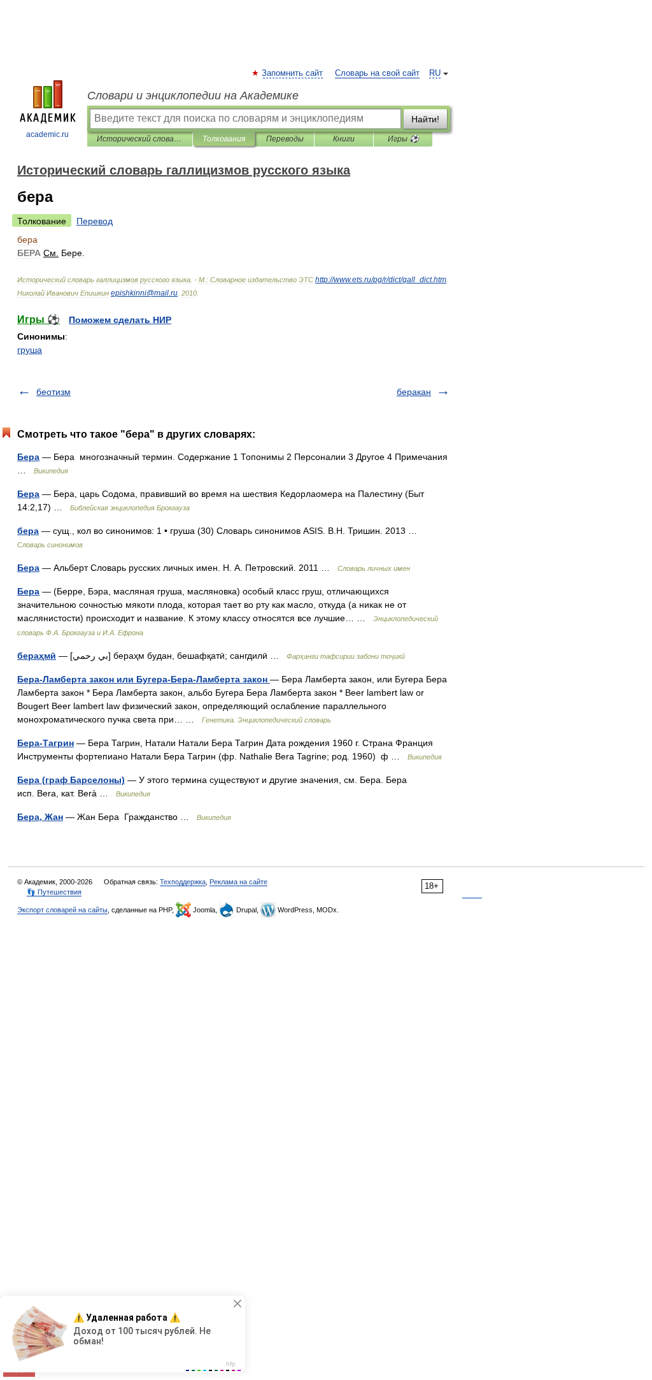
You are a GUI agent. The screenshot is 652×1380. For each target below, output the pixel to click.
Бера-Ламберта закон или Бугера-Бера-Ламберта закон (143, 679)
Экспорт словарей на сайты (62, 910)
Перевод (94, 221)
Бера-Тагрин (45, 743)
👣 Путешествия (54, 892)
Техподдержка (183, 882)
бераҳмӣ (36, 655)
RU (435, 73)
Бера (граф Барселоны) (71, 780)
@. (144, 293)
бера (28, 531)
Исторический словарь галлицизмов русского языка (140, 138)
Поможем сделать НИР (120, 320)
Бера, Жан (40, 817)
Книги (344, 138)
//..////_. (380, 279)
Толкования (223, 138)
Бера (28, 457)
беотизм (53, 392)
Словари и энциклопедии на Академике (193, 95)
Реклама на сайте (238, 882)
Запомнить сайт (293, 73)
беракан (414, 392)
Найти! (425, 119)
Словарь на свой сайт (377, 73)
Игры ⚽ (403, 138)
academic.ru (47, 134)
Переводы (285, 138)
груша (29, 350)
